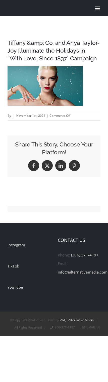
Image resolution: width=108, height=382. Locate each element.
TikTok (13, 266)
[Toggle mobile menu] (97, 8)
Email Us (92, 327)
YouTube (15, 287)
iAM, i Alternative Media (77, 320)
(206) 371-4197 (84, 254)
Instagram (16, 244)
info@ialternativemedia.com (82, 272)
